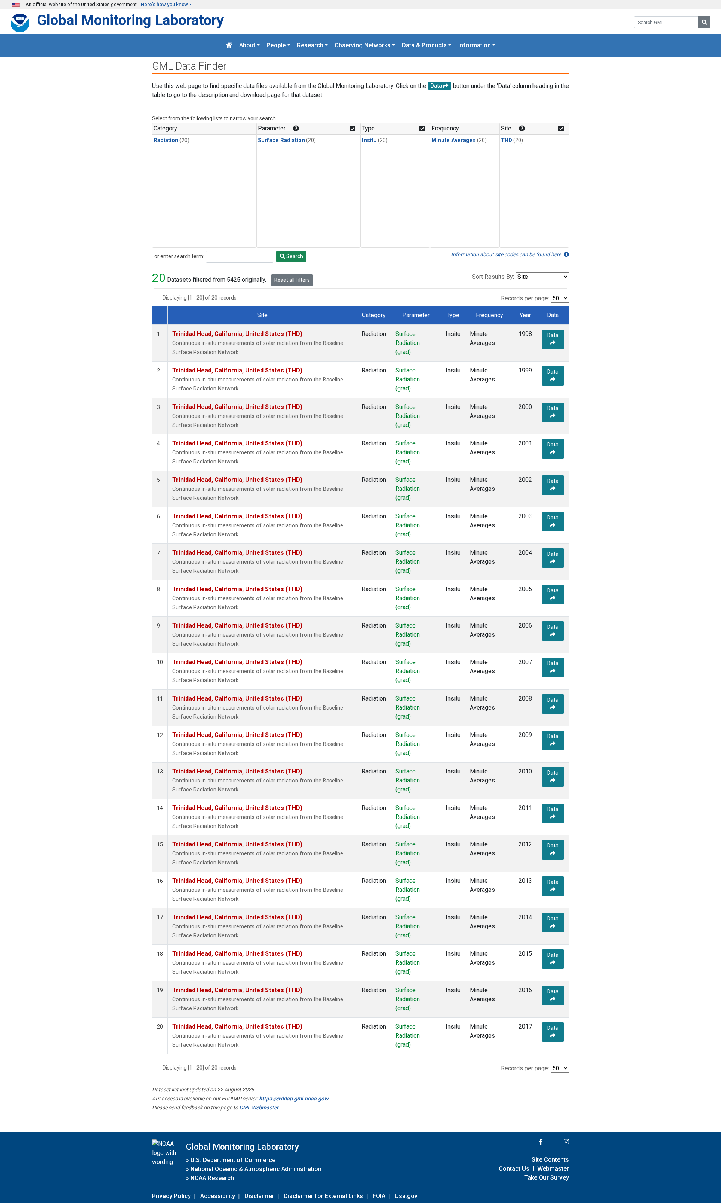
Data (552, 335)
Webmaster (553, 1168)
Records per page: (525, 298)
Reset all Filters (292, 280)
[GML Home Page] (229, 45)
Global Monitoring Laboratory (130, 20)
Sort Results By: (493, 276)
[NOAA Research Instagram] (556, 1142)
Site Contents (550, 1159)
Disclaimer (259, 1196)
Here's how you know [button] (164, 4)
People (276, 45)
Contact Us (514, 1168)
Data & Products (424, 45)
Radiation (166, 140)
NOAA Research (212, 1178)
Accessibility (217, 1196)
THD (506, 140)
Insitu (369, 140)
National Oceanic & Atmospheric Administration (255, 1169)
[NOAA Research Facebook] (530, 1142)
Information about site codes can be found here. (507, 254)
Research (310, 45)
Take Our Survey (546, 1177)
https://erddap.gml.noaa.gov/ (294, 1099)
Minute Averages (453, 140)
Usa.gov (406, 1196)
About (247, 45)
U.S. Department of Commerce (232, 1160)
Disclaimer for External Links (323, 1196)
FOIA (379, 1196)
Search (294, 256)
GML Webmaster (258, 1108)
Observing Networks (363, 45)
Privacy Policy (171, 1196)
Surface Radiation (281, 140)
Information (474, 45)
